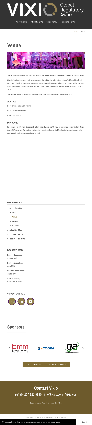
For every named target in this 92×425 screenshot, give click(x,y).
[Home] (45, 9)
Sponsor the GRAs (52, 22)
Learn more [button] (55, 422)
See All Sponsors (33, 364)
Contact (15, 225)
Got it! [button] (84, 422)
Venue (14, 217)
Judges (15, 221)
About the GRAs (21, 23)
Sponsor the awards (57, 364)
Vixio (14, 212)
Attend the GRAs (37, 22)
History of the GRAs (67, 23)
